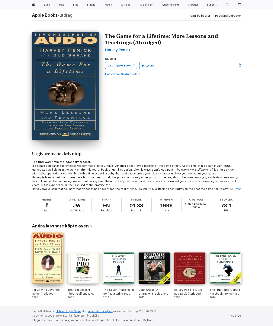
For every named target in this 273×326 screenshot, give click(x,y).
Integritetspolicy (42, 320)
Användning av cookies (70, 320)
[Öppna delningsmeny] (240, 65)
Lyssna (149, 65)
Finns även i (121, 74)
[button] (227, 4)
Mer (238, 188)
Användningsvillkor (100, 320)
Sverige (236, 315)
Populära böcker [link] (199, 15)
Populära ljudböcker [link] (228, 15)
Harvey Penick (117, 49)
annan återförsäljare (100, 311)
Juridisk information (127, 320)
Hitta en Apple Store (68, 311)
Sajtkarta (148, 320)
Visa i (119, 65)
